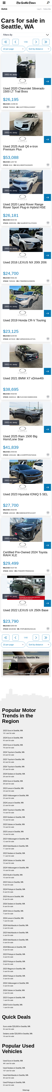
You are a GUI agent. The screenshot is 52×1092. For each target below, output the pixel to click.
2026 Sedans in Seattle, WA (14, 905)
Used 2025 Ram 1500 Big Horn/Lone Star (20, 438)
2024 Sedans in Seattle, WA (14, 775)
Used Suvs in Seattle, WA (13, 1062)
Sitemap (26, 1090)
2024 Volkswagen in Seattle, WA (16, 869)
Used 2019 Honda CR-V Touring (24, 320)
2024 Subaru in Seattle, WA (14, 861)
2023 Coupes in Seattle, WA (14, 999)
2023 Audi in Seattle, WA (13, 876)
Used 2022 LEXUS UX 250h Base (25, 610)
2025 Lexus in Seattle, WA (13, 833)
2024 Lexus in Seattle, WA (13, 804)
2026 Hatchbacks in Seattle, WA (15, 941)
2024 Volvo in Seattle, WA (13, 912)
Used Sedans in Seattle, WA (14, 1069)
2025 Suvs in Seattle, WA (13, 732)
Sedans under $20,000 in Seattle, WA (17, 1035)
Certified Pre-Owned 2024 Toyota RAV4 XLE (25, 554)
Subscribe (47, 9)
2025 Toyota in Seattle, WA (13, 760)
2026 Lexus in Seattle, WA (13, 919)
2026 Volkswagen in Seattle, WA (16, 984)
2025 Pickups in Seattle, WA (14, 962)
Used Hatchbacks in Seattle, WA (15, 1076)
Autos (4, 8)
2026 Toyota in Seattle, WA (13, 768)
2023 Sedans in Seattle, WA (14, 854)
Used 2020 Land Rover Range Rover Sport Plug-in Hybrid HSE (24, 206)
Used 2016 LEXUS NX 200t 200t (25, 262)
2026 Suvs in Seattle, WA (13, 782)
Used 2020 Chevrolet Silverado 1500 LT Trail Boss (23, 90)
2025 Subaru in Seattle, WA (14, 825)
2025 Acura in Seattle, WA (13, 898)
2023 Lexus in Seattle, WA (13, 789)
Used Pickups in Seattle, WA (14, 1083)
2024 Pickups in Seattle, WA (14, 890)
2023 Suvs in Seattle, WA (13, 746)
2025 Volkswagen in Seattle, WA (16, 797)
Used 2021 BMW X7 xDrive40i (23, 378)
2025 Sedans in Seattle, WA (14, 818)
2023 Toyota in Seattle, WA (13, 811)
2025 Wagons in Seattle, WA (14, 970)
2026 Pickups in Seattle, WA (14, 977)
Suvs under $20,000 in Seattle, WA (16, 1027)
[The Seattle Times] (26, 2)
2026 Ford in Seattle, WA (12, 1006)
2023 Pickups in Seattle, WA (14, 955)
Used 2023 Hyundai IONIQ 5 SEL (25, 494)
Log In (39, 9)
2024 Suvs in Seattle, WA (13, 739)
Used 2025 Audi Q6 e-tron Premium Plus (20, 148)
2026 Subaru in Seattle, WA (14, 991)
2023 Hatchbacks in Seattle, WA (15, 847)
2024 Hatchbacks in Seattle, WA (15, 926)
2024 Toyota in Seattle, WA (13, 753)
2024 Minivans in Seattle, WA (14, 948)
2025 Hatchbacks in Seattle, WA (15, 934)
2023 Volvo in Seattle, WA (13, 883)
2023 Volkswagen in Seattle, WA (16, 840)
